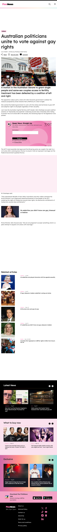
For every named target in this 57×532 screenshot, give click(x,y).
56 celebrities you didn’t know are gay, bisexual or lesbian (37, 211)
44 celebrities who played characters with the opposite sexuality (37, 277)
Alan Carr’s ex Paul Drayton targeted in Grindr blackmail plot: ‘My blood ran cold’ (16, 409)
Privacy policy (22, 525)
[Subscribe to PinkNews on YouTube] (46, 512)
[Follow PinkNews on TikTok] (42, 512)
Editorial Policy (22, 509)
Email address (17, 130)
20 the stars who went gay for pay (29, 309)
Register (19, 138)
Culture (4, 31)
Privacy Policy (18, 142)
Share (5, 54)
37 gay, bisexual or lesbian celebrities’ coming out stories (35, 293)
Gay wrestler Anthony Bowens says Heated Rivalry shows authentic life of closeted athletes (41, 483)
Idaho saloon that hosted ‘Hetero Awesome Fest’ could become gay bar (41, 408)
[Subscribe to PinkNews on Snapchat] (46, 516)
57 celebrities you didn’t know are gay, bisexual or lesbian (36, 325)
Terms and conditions (24, 522)
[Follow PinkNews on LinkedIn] (42, 519)
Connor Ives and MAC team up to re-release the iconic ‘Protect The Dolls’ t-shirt (15, 447)
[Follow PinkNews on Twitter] (42, 508)
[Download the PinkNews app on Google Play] (47, 497)
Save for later (14, 54)
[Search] (49, 4)
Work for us (21, 519)
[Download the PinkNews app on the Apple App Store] (37, 497)
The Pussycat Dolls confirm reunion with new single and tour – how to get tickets (42, 446)
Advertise (21, 516)
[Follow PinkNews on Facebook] (46, 508)
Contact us (21, 512)
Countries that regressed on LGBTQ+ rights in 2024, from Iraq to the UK (37, 341)
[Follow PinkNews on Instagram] (42, 516)
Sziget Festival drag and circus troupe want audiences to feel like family (15, 482)
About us (21, 506)
